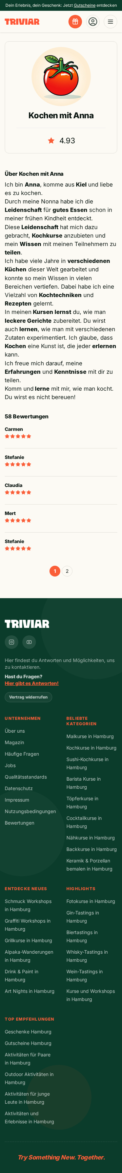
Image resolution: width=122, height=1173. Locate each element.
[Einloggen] (93, 21)
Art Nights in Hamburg (30, 991)
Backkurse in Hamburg (91, 849)
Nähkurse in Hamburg (90, 837)
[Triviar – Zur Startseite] (22, 22)
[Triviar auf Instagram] (11, 642)
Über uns (15, 731)
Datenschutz (19, 788)
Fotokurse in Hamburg (90, 901)
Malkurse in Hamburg (90, 736)
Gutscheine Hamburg (28, 1043)
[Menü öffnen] (110, 21)
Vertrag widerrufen (28, 697)
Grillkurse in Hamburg (28, 940)
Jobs (10, 765)
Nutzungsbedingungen (30, 811)
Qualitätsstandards (26, 777)
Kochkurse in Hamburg (91, 748)
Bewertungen (19, 823)
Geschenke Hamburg (28, 1031)
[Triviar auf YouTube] (29, 642)
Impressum (17, 800)
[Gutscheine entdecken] (75, 21)
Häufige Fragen (22, 754)
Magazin (14, 742)
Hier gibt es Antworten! (32, 683)
